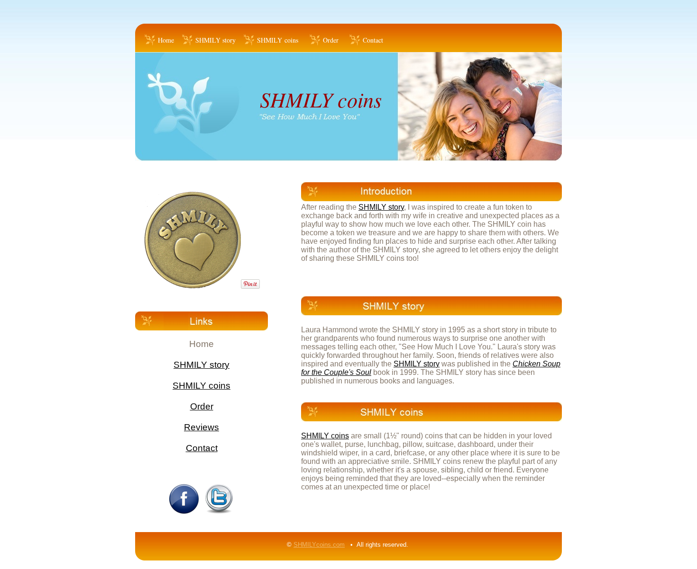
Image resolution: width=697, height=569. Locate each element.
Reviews (201, 427)
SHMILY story (215, 40)
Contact (373, 40)
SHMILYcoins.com (319, 544)
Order (331, 40)
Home (166, 40)
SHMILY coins (277, 40)
